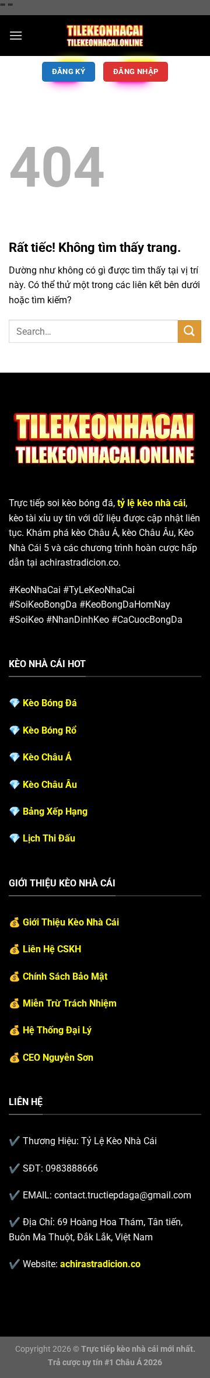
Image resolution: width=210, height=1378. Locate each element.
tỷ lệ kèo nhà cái (151, 503)
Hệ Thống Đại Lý (57, 1030)
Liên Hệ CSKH (52, 949)
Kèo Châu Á (47, 757)
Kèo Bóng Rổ (49, 730)
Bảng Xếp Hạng (55, 811)
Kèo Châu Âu (50, 784)
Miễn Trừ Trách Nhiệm (70, 1003)
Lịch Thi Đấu (49, 838)
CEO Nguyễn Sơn (58, 1057)
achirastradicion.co (100, 1264)
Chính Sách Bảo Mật (65, 976)
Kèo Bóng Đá (50, 703)
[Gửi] (189, 331)
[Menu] (16, 35)
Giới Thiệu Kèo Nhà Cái (71, 922)
